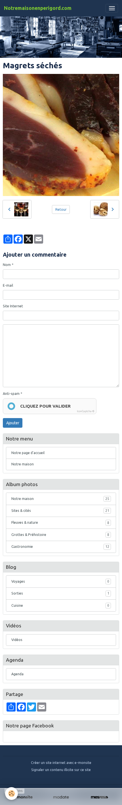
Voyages (60, 581)
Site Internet (13, 306)
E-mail (8, 285)
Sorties (60, 593)
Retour (61, 209)
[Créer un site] (22, 797)
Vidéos (16, 640)
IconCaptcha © (85, 411)
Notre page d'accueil (28, 453)
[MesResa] (99, 797)
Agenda (17, 674)
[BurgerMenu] (112, 8)
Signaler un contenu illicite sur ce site (61, 770)
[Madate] (61, 797)
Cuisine (60, 605)
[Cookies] (11, 793)
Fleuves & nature (60, 522)
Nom (7, 265)
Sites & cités (60, 510)
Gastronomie (60, 546)
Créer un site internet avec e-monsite (61, 762)
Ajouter (12, 423)
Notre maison (22, 464)
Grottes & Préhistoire (60, 534)
